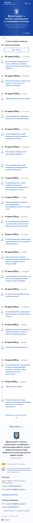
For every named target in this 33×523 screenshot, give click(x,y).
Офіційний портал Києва (10, 495)
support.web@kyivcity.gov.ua (16, 504)
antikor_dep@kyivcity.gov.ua (16, 489)
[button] (16, 50)
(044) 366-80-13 (13, 507)
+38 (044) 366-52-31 (15, 486)
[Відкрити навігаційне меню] (29, 3)
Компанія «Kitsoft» (9, 511)
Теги (4, 38)
